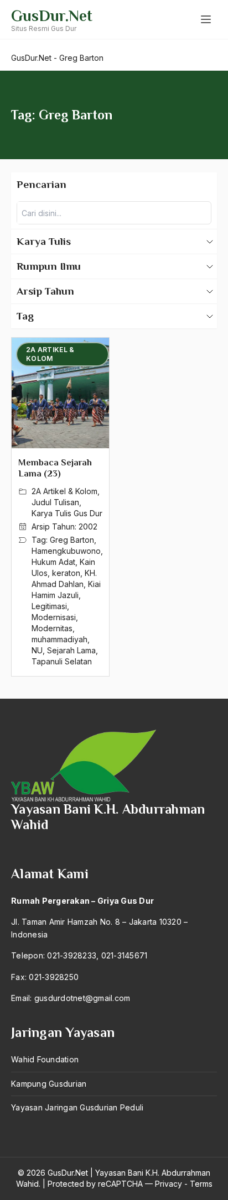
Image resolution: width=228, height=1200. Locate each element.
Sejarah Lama (71, 650)
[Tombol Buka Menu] (206, 19)
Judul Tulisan (55, 502)
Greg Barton (72, 539)
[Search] (200, 213)
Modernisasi (54, 617)
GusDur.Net (51, 15)
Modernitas (52, 628)
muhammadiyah (59, 639)
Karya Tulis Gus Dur (67, 513)
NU (37, 650)
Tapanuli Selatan (62, 661)
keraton (66, 573)
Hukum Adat (53, 562)
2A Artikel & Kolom (64, 491)
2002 (88, 526)
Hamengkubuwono (66, 551)
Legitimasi (49, 606)
